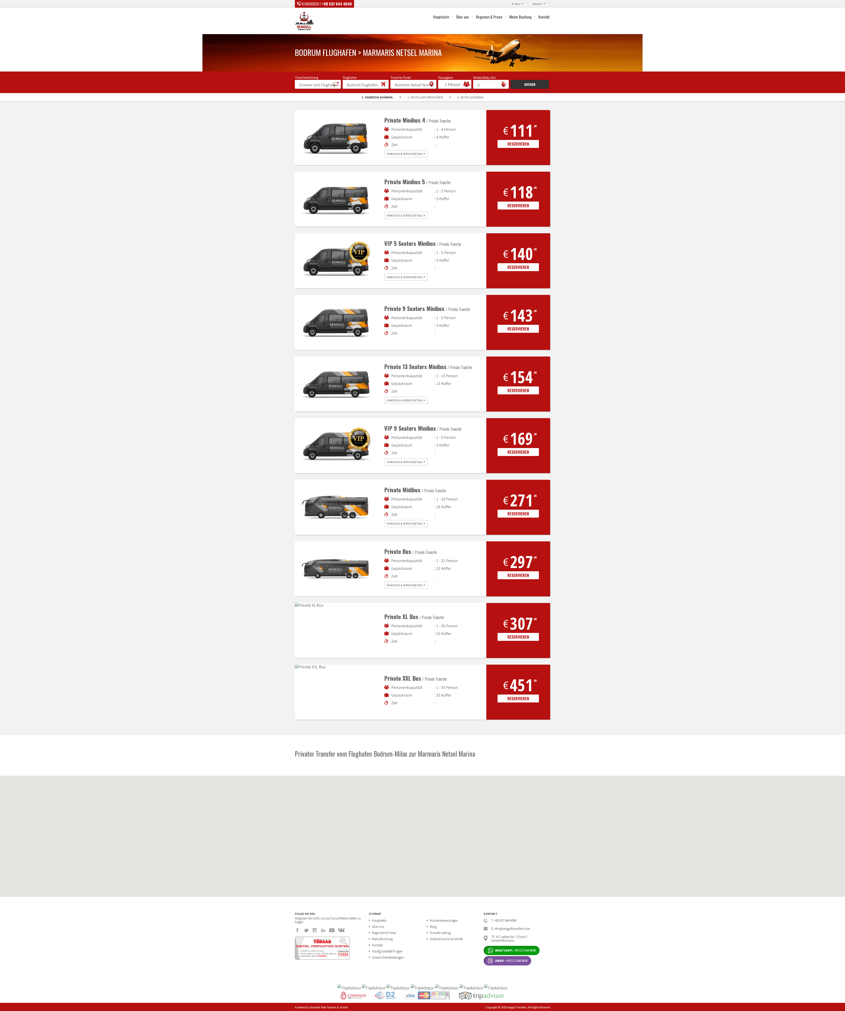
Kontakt (544, 17)
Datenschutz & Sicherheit (446, 939)
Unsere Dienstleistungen (388, 957)
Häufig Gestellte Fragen (387, 951)
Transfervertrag (440, 932)
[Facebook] (297, 930)
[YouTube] (331, 930)
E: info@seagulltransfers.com (510, 929)
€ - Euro (516, 4)
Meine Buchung (520, 17)
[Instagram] (314, 930)
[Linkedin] (323, 930)
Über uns (462, 17)
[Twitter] (306, 930)
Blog (433, 926)
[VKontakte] (341, 930)
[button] (318, 84)
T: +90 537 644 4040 (503, 921)
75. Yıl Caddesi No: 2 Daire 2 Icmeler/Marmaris (509, 938)
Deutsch (537, 4)
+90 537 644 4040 (337, 4)
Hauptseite (441, 17)
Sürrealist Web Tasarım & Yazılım (329, 1007)
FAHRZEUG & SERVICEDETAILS (406, 153)
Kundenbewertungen (444, 920)
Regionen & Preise (489, 17)
